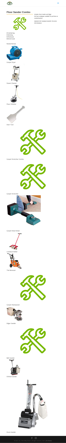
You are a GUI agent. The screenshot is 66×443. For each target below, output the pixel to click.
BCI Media (49, 440)
